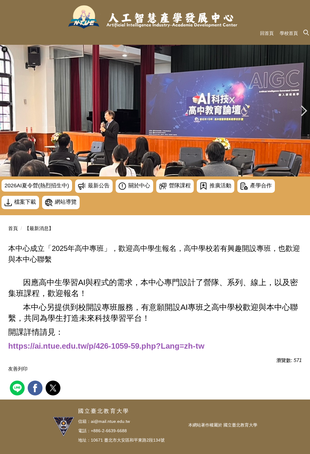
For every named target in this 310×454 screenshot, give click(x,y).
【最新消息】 (39, 228)
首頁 (13, 228)
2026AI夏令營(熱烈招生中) (37, 186)
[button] (5, 49)
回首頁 (267, 33)
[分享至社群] (18, 387)
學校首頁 (289, 33)
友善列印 (18, 368)
